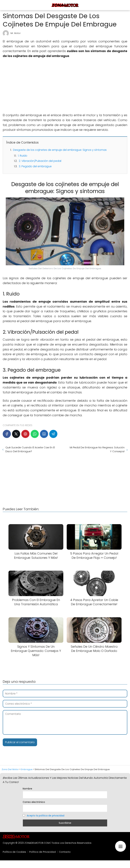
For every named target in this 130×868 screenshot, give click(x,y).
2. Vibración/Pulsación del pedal (40, 161)
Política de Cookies (14, 852)
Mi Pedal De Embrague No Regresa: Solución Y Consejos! (97, 449)
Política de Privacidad (42, 852)
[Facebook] (7, 434)
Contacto (65, 852)
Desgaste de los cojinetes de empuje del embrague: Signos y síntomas (60, 150)
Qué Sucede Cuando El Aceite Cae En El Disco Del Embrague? (30, 449)
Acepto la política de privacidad (45, 815)
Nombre (27, 788)
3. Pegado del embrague (35, 166)
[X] (16, 434)
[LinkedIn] (44, 434)
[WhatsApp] (35, 434)
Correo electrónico (34, 802)
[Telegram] (53, 434)
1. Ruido (22, 156)
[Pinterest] (25, 434)
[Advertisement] (65, 85)
